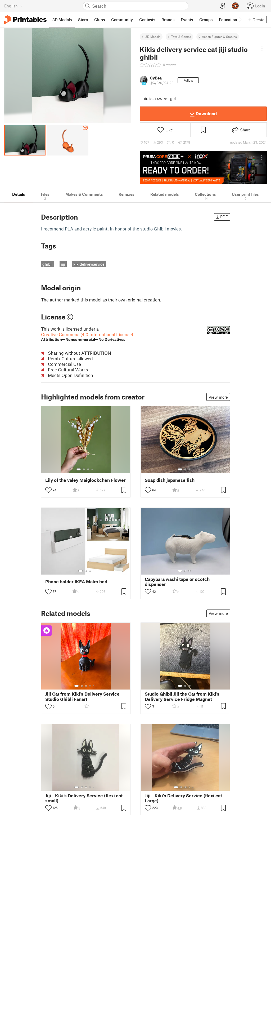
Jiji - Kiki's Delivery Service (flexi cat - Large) (185, 798)
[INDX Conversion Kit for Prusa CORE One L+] (203, 167)
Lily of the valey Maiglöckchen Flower (85, 480)
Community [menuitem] (122, 19)
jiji (63, 264)
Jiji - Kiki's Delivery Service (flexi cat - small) (85, 798)
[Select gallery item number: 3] (88, 469)
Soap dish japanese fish (170, 480)
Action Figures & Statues (219, 36)
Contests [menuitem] (147, 19)
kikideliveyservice (89, 264)
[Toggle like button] (48, 490)
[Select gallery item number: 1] (78, 469)
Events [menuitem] (187, 19)
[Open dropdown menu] (262, 49)
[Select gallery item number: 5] (94, 686)
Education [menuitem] (228, 19)
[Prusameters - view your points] (235, 5)
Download (206, 113)
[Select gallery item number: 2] (84, 469)
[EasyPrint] (223, 6)
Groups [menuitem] (206, 19)
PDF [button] (224, 216)
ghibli (47, 264)
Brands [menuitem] (167, 19)
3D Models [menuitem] (62, 19)
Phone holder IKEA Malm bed (76, 581)
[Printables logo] (25, 19)
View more (218, 397)
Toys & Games (181, 36)
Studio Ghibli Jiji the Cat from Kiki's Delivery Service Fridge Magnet (182, 696)
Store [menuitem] (83, 19)
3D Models (152, 36)
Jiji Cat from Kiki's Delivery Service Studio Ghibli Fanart (82, 696)
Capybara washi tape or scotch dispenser (177, 582)
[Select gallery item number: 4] (92, 469)
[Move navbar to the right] (240, 20)
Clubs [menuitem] (99, 19)
